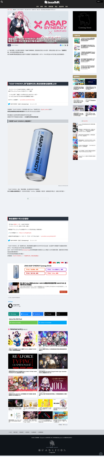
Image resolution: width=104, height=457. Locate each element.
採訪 (66, 6)
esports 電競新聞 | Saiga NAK (52, 447)
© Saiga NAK (52, 452)
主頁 (37, 6)
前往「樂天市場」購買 (33, 273)
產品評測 (61, 6)
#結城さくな (16, 224)
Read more (63, 291)
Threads (49, 314)
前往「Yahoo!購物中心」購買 (56, 269)
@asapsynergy (26, 250)
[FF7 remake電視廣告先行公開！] (91, 95)
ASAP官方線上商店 (64, 185)
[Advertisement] (37, 70)
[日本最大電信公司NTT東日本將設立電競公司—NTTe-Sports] (91, 82)
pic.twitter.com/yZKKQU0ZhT (48, 236)
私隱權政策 (34, 432)
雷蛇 (61, 424)
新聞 (41, 6)
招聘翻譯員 (41, 432)
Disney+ (66, 424)
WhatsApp (13, 314)
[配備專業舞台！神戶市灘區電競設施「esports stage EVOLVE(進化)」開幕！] (78, 108)
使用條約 (27, 432)
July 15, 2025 (34, 240)
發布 (46, 6)
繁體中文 (99, 1)
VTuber (11, 301)
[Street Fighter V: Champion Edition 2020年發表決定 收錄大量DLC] (78, 95)
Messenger (25, 314)
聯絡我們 (21, 432)
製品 (56, 6)
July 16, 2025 (34, 104)
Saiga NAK (52, 2)
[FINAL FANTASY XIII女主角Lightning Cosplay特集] (91, 108)
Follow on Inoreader (45, 322)
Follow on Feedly (16, 322)
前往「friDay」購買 (53, 273)
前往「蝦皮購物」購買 (33, 269)
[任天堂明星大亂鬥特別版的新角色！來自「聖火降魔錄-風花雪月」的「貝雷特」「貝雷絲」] (78, 82)
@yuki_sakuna (45, 109)
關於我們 (16, 432)
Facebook (37, 314)
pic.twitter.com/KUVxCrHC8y (27, 99)
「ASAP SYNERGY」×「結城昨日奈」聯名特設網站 (25, 256)
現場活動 (51, 6)
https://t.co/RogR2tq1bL (25, 233)
